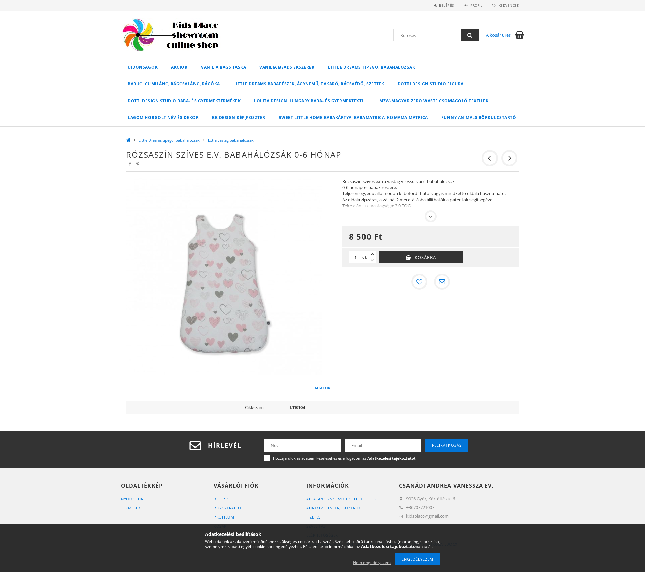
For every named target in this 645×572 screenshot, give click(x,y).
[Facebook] (129, 163)
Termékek (131, 507)
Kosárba (425, 257)
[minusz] (372, 260)
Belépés (446, 5)
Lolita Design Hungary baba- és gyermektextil (310, 101)
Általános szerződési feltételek (341, 498)
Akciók (179, 67)
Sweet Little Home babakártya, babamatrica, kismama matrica (353, 117)
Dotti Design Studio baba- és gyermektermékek (184, 101)
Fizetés (313, 517)
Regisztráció (227, 507)
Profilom (224, 517)
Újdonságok (143, 67)
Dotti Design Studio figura (431, 84)
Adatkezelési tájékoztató (333, 507)
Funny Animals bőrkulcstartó (478, 117)
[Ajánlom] (442, 282)
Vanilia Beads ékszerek (286, 67)
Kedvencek (509, 5)
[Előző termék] (490, 158)
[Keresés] (470, 35)
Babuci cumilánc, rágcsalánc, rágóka (174, 84)
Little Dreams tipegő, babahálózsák (371, 67)
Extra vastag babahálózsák (231, 140)
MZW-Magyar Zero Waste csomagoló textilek (433, 101)
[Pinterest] (137, 163)
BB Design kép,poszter (238, 117)
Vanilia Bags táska (223, 67)
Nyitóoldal (133, 498)
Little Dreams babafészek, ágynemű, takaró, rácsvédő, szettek (308, 84)
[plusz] (372, 254)
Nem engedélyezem (372, 562)
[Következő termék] (509, 158)
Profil (476, 5)
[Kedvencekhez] (419, 282)
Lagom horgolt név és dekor (163, 117)
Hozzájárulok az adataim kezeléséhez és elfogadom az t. (344, 458)
